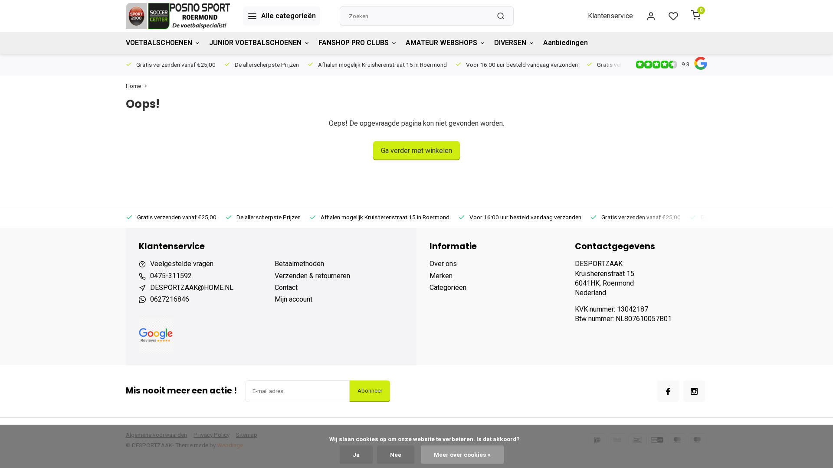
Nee (395, 454)
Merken (441, 276)
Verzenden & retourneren (312, 276)
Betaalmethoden (299, 264)
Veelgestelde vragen (181, 264)
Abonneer (369, 390)
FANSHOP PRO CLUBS (353, 43)
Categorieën (448, 287)
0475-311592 (171, 276)
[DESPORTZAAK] (178, 16)
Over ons (443, 264)
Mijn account (293, 299)
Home (133, 85)
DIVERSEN (510, 43)
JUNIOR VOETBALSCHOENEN (255, 43)
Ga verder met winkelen (416, 150)
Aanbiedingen (565, 43)
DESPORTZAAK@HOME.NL (191, 287)
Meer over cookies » (462, 454)
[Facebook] (668, 391)
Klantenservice (610, 16)
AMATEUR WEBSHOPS (441, 43)
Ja (356, 454)
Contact (286, 287)
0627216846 (169, 299)
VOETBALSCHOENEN (159, 43)
